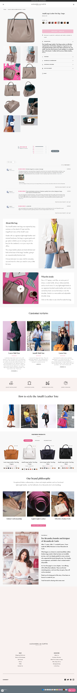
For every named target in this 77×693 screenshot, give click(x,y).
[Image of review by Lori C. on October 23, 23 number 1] (21, 177)
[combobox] (66, 164)
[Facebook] (65, 679)
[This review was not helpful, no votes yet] (69, 187)
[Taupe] (52, 22)
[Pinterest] (70, 679)
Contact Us (20, 666)
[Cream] (46, 22)
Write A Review (55, 151)
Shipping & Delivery (20, 655)
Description (47, 41)
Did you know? (48, 68)
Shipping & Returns (49, 64)
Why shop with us (56, 661)
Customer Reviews (56, 657)
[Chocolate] (49, 22)
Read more (43, 52)
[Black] (61, 22)
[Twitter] (68, 679)
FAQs (20, 663)
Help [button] (20, 653)
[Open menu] (4, 4)
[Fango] (58, 22)
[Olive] (43, 22)
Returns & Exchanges (20, 657)
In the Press (56, 666)
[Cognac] (65, 22)
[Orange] (55, 22)
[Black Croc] (68, 22)
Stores (20, 661)
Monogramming (56, 663)
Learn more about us (38, 525)
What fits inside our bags (57, 659)
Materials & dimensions (50, 60)
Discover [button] (56, 653)
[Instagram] (73, 679)
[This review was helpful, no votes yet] (67, 187)
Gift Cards (20, 659)
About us (57, 655)
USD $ (5, 689)
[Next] (73, 417)
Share (45, 73)
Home (5, 9)
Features (46, 56)
